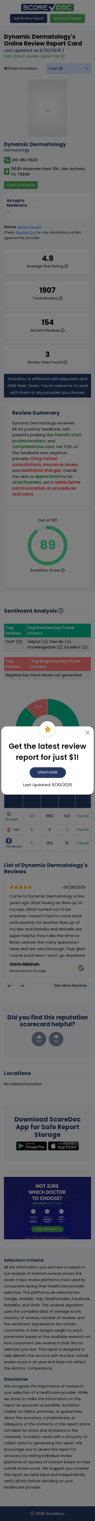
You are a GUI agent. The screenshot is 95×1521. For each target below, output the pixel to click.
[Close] (88, 733)
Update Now (48, 772)
